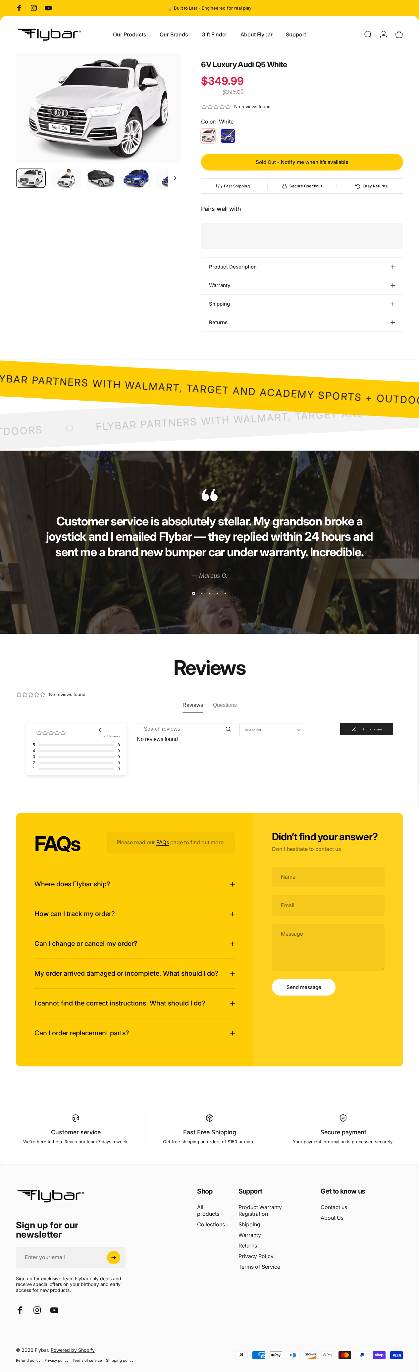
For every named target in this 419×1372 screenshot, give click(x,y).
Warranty (249, 1235)
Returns (247, 1245)
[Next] (164, 119)
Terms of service (87, 1360)
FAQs (162, 842)
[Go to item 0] (31, 178)
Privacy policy (56, 1360)
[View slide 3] (210, 594)
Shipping (249, 1224)
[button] (302, 106)
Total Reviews (109, 736)
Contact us (334, 1207)
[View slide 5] (226, 594)
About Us (332, 1217)
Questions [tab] (225, 705)
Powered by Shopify (73, 1350)
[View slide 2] (202, 594)
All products (208, 1210)
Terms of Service (259, 1266)
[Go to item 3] (101, 178)
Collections (211, 1224)
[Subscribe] (113, 1257)
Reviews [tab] (193, 705)
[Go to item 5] (171, 178)
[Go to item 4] (136, 178)
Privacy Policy (256, 1256)
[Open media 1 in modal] (98, 108)
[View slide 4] (218, 594)
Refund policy (28, 1360)
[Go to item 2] (66, 178)
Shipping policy (119, 1360)
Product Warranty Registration (260, 1210)
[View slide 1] (194, 594)
